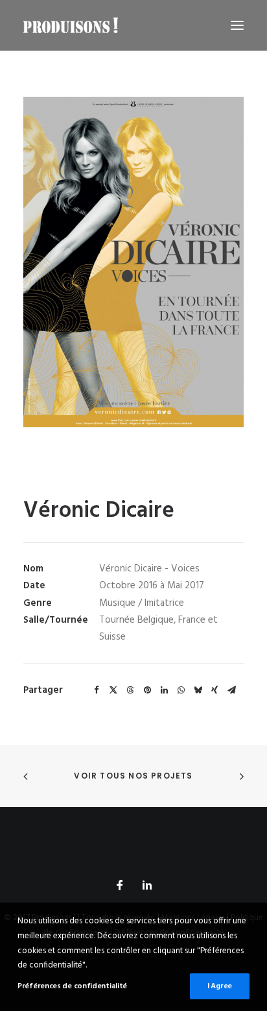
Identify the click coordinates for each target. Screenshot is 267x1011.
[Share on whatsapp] (181, 690)
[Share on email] (231, 690)
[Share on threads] (130, 690)
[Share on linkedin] (164, 690)
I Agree (219, 986)
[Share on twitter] (113, 690)
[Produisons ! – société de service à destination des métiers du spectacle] (70, 25)
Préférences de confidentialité (72, 986)
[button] (237, 25)
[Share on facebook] (96, 690)
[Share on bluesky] (197, 690)
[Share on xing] (214, 690)
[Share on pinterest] (147, 690)
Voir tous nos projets (133, 775)
